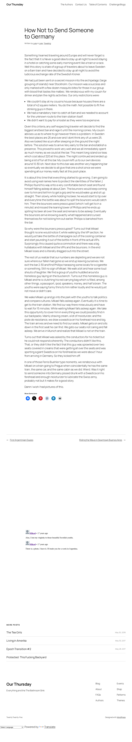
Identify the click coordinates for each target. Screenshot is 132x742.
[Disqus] (66, 486)
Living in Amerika (16, 640)
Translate (49, 727)
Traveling (47, 43)
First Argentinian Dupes (21, 439)
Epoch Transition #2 (18, 649)
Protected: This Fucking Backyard (26, 657)
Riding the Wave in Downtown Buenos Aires (100, 439)
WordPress (121, 717)
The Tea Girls (14, 632)
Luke (35, 43)
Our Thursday (14, 4)
